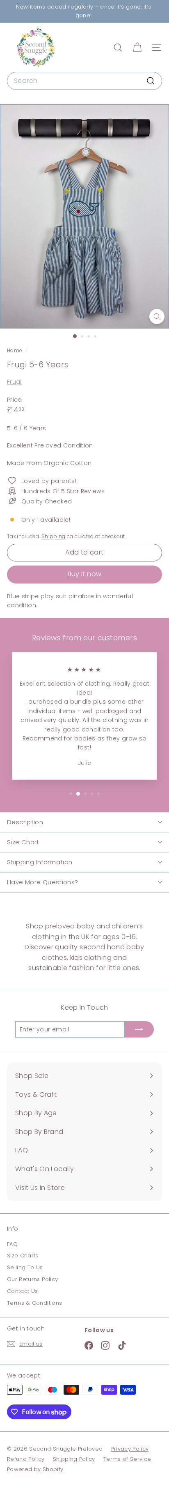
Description (25, 822)
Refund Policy (26, 1459)
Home (15, 350)
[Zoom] (156, 316)
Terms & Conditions (34, 1303)
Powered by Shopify (35, 1469)
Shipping (53, 536)
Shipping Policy (74, 1459)
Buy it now (85, 574)
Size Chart (23, 842)
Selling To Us (25, 1267)
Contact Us (22, 1291)
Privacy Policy (130, 1449)
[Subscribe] (139, 1029)
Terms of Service (127, 1459)
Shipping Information (40, 862)
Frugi (14, 382)
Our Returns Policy (32, 1279)
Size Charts (23, 1255)
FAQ (12, 1244)
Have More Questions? (42, 882)
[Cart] (137, 48)
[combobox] (84, 81)
